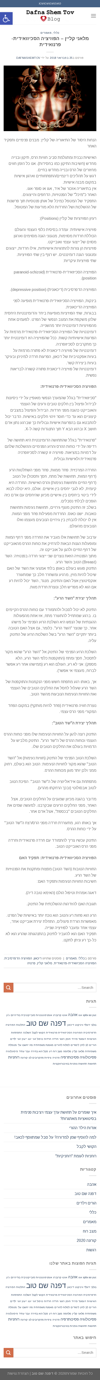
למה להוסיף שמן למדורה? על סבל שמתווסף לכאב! (55, 1137)
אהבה (72, 1015)
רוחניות (13, 1057)
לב (86, 1044)
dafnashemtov (28, 57)
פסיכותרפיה (70, 1057)
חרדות (47, 1038)
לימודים (75, 1044)
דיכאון (38, 958)
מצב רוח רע (55, 1051)
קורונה (24, 1057)
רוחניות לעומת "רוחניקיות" (75, 1156)
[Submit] (8, 987)
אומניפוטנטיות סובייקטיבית (36, 1015)
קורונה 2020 (86, 1240)
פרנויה (31, 963)
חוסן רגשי (65, 1038)
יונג (30, 1038)
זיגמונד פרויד (79, 1038)
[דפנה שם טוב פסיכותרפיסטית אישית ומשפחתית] (50, 16)
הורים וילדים (86, 1203)
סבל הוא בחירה (39, 1051)
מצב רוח (89, 1231)
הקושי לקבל (38, 1032)
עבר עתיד (24, 1051)
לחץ (82, 1044)
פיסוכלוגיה (12, 1051)
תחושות (92, 1063)
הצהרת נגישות (18, 1373)
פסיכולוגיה (88, 1057)
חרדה (55, 1038)
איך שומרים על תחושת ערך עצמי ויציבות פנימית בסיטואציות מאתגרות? (58, 1115)
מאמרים (46, 32)
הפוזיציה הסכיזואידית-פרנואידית (75, 963)
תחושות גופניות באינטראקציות (70, 1063)
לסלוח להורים (62, 1044)
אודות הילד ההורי (82, 1128)
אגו (80, 1015)
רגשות (91, 1250)
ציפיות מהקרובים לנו (40, 1057)
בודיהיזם (15, 1015)
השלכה (27, 1032)
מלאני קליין (44, 963)
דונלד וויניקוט (82, 1024)
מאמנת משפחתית (43, 1044)
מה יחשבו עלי (25, 1044)
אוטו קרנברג (60, 1015)
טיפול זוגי (38, 1038)
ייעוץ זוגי (22, 1038)
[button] (6, 18)
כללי (56, 32)
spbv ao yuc (89, 1015)
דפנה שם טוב (46, 1023)
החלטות (20, 1024)
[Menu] (93, 16)
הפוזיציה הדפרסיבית (18, 958)
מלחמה (67, 1051)
